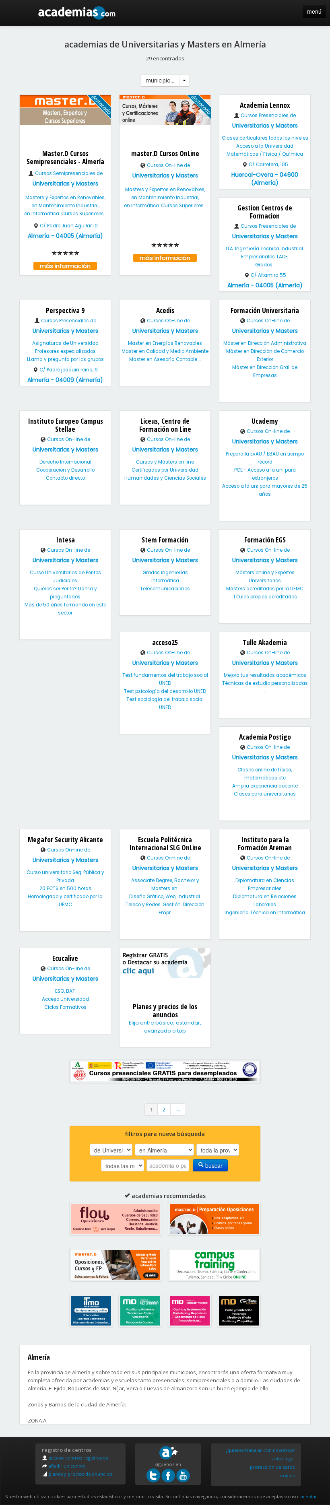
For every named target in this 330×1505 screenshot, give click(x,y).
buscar (213, 1165)
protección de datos (272, 1467)
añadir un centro (66, 1466)
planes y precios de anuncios (79, 1474)
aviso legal (283, 1459)
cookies (286, 1475)
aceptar (309, 1496)
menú (314, 11)
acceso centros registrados (77, 1458)
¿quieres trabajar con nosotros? (260, 1450)
